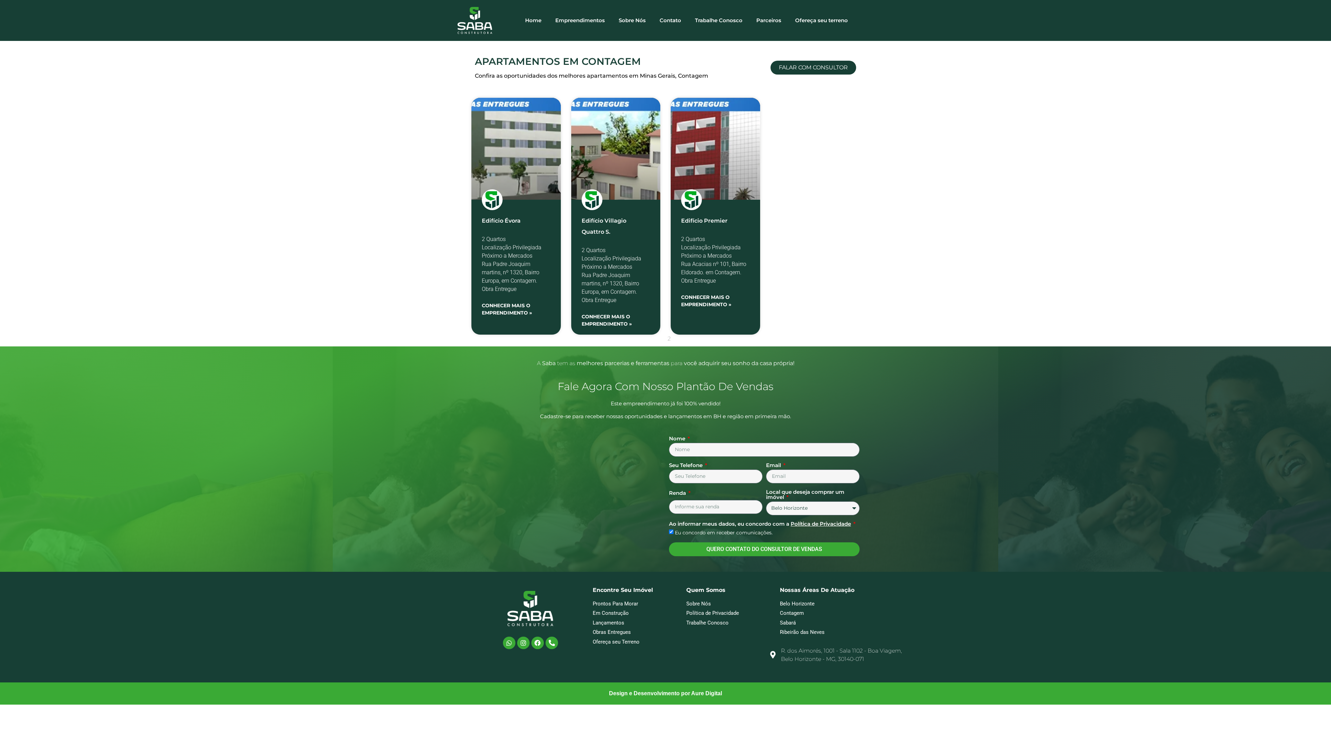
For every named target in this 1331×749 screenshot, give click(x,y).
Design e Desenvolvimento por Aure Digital (665, 693)
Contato (670, 20)
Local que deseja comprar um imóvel (805, 494)
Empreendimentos (580, 20)
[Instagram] (523, 643)
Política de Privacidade (821, 523)
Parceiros (768, 20)
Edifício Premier (704, 220)
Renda (678, 493)
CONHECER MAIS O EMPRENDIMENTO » (507, 309)
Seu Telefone (686, 465)
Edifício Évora (501, 220)
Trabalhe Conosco (718, 20)
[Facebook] (537, 643)
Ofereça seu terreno (821, 20)
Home (533, 20)
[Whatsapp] (509, 643)
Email (774, 465)
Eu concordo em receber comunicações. (724, 532)
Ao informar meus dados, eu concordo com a (760, 524)
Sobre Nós (632, 20)
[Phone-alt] (552, 643)
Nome (678, 439)
